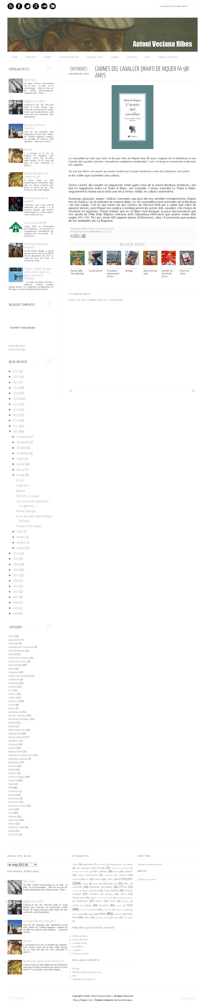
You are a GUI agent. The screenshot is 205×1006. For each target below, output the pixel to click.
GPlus (36, 6)
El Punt (75, 969)
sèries (11, 823)
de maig (20, 475)
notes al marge (16, 776)
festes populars (16, 730)
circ (10, 690)
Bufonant (20, 491)
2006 (16, 580)
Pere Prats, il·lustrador (27, 496)
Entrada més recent (71, 391)
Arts (147, 57)
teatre (11, 831)
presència (13, 798)
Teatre (47, 57)
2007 (16, 575)
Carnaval (13, 683)
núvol (11, 784)
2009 (16, 564)
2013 (16, 426)
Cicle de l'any (94, 57)
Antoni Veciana (96, 229)
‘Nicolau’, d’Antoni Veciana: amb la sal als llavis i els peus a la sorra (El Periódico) (38, 273)
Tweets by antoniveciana (150, 864)
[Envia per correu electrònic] (72, 236)
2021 (16, 382)
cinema (12, 686)
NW (10, 787)
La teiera (76, 950)
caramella (13, 679)
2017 (16, 404)
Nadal (11, 769)
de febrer (21, 542)
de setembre (23, 453)
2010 (16, 559)
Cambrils (13, 672)
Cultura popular (69, 57)
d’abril (20, 531)
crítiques (13, 701)
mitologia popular (17, 758)
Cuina (11, 704)
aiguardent (14, 639)
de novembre (23, 442)
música (12, 766)
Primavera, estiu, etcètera (29, 526)
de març (21, 537)
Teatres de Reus (80, 953)
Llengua (12, 744)
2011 (16, 553)
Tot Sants (13, 834)
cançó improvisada (18, 676)
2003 (16, 586)
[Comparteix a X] (80, 236)
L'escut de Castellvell (35, 222)
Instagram (52, 6)
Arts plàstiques (16, 650)
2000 (16, 602)
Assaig (107, 232)
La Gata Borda (79, 943)
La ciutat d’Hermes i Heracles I (39, 921)
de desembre (23, 437)
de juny (20, 469)
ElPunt (12, 722)
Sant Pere (13, 820)
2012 (16, 431)
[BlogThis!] (76, 236)
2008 (16, 570)
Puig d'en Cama (17, 805)
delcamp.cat (15, 712)
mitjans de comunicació (21, 755)
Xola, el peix (30, 79)
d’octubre (21, 448)
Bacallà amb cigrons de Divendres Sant (36, 175)
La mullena (77, 946)
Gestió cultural (16, 737)
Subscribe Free (16, 345)
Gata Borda (14, 733)
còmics (12, 694)
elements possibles (18, 719)
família (12, 726)
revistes (12, 816)
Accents (20, 480)
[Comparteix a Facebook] (84, 236)
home (14, 57)
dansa (11, 708)
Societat (132, 57)
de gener (21, 548)
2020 (16, 388)
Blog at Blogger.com (82, 1000)
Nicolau (12, 773)
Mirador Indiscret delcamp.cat (86, 972)
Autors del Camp (17, 661)
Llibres (115, 57)
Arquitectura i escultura (20, 647)
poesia (12, 795)
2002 (16, 591)
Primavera (14, 802)
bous (11, 668)
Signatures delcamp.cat (83, 979)
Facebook (19, 6)
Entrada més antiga (193, 391)
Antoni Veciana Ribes (101, 996)
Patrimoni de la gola (26, 511)
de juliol (20, 464)
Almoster (13, 643)
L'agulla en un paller (34, 101)
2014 (16, 420)
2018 (16, 398)
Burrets (28, 149)
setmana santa (16, 827)
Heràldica (13, 740)
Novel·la (13, 780)
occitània (13, 791)
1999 (16, 608)
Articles (30, 57)
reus (10, 813)
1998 (16, 613)
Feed (10, 6)
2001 (16, 597)
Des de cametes (17, 715)
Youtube (44, 6)
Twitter (27, 6)
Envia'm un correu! (147, 879)
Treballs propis (167, 57)
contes (12, 697)
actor (11, 636)
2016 (16, 409)
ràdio (11, 809)
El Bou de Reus (79, 936)
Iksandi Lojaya (125, 1000)
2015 (16, 415)
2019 (16, 393)
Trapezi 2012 (22, 485)
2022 (16, 377)
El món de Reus (80, 939)
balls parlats (15, 665)
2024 (16, 371)
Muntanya (13, 762)
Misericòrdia (15, 751)
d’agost (20, 458)
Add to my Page (17, 349)
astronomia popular (19, 658)
